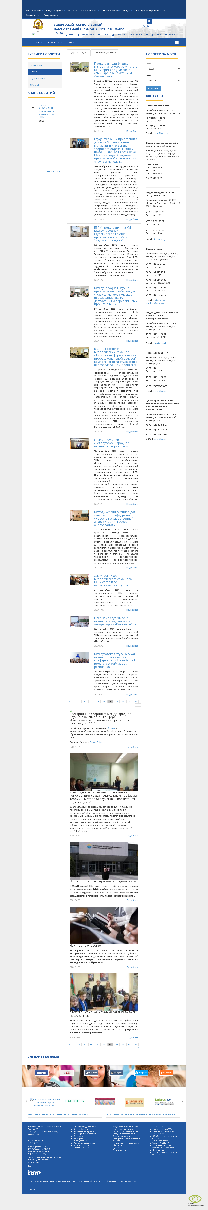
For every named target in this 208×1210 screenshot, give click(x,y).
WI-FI (70, 34)
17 (117, 701)
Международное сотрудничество (125, 1127)
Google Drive (96, 742)
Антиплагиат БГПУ (81, 1148)
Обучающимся (54, 10)
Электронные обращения (129, 34)
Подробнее (132, 131)
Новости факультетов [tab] (104, 52)
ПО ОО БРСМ (157, 1127)
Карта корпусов (79, 1136)
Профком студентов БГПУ (162, 1129)
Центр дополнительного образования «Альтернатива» (164, 1146)
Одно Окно (155, 34)
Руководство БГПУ (80, 1141)
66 (129, 1044)
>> (138, 705)
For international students (83, 10)
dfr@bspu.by (159, 239)
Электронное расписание (150, 10)
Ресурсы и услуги (119, 1150)
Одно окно (117, 1148)
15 (104, 701)
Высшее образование (82, 1129)
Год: (148, 63)
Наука (69, 42)
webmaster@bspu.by (35, 1162)
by (148, 26)
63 (110, 1044)
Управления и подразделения (85, 1143)
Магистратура (79, 1138)
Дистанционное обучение (84, 1131)
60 (91, 1044)
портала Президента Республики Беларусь (58, 1114)
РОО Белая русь (158, 1134)
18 (123, 701)
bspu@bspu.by (160, 343)
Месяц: (150, 75)
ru (144, 26)
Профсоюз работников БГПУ (163, 1131)
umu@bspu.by (161, 438)
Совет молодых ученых (122, 1136)
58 (79, 1044)
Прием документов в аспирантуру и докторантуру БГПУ (46, 110)
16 (110, 701)
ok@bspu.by (159, 299)
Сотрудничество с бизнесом (124, 1134)
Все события (53, 171)
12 (85, 701)
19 (129, 701)
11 (79, 701)
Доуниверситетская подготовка (86, 1134)
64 (117, 1044)
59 (85, 1044)
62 (104, 1044)
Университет (34, 42)
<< (70, 701)
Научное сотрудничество (123, 1129)
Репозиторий (87, 34)
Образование (53, 42)
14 (98, 701)
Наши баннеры (158, 1150)
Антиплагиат (33, 15)
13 (91, 701)
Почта (105, 34)
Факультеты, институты (83, 1145)
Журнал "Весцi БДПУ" (160, 1143)
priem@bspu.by (160, 133)
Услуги (126, 10)
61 (98, 1044)
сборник (111, 728)
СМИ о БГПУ (36, 84)
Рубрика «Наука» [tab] (78, 52)
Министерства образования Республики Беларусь (140, 1114)
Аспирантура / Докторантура (85, 1127)
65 (123, 1044)
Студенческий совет (160, 1141)
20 (136, 701)
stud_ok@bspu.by (155, 303)
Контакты (173, 34)
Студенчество (37, 78)
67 (136, 1044)
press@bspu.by (160, 390)
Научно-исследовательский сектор (126, 1131)
